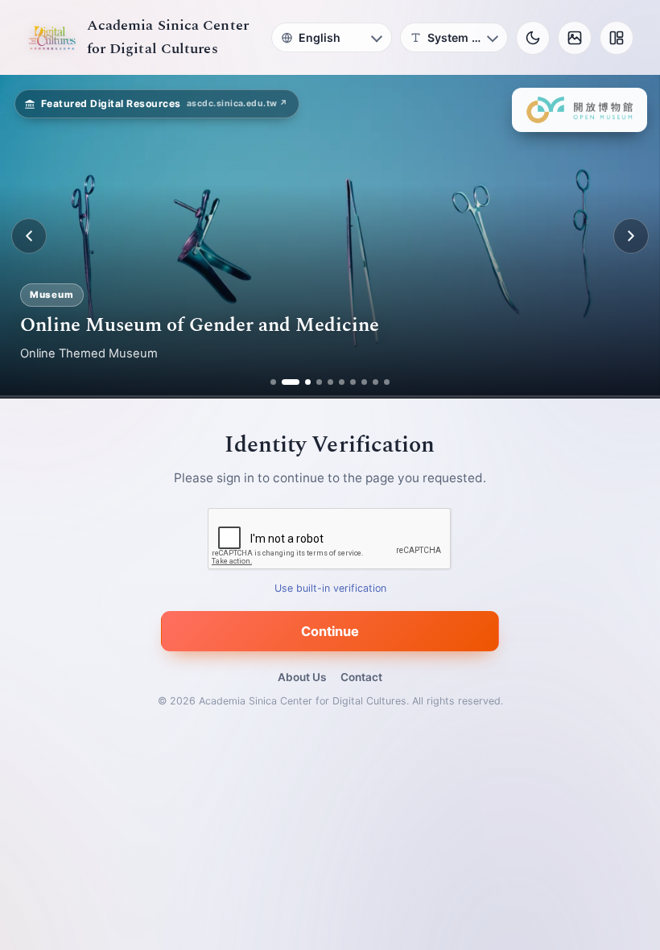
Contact (361, 677)
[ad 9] (375, 382)
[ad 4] (319, 382)
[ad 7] (353, 382)
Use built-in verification (330, 588)
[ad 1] (273, 382)
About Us (302, 677)
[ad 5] (330, 382)
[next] (631, 236)
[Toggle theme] (533, 38)
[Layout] (616, 38)
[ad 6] (341, 382)
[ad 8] (364, 382)
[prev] (29, 236)
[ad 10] (387, 382)
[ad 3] (302, 382)
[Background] (575, 38)
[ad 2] (284, 382)
